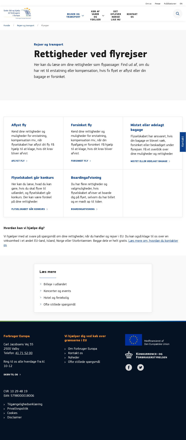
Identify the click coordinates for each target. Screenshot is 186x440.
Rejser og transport (25, 25)
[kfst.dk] (146, 357)
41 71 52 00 (24, 353)
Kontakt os (75, 353)
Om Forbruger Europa (82, 349)
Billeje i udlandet (55, 284)
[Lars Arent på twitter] (140, 370)
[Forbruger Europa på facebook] (128, 370)
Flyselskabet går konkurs (28, 209)
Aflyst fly (18, 161)
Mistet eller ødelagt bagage (149, 161)
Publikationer (170, 3)
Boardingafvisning (83, 209)
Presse (157, 3)
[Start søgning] (177, 13)
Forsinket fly (79, 161)
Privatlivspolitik (17, 409)
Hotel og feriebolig (56, 298)
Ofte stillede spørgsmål (60, 304)
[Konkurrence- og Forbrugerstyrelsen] (17, 13)
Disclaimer (14, 417)
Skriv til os (11, 374)
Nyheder (73, 357)
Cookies (12, 413)
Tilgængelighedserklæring (24, 404)
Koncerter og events (57, 291)
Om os (148, 3)
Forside (7, 25)
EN (181, 3)
